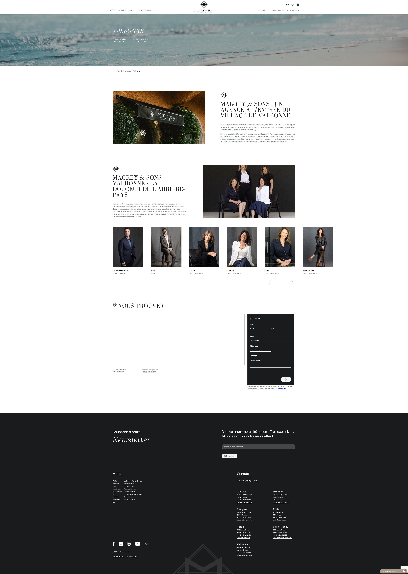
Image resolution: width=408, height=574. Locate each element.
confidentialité (281, 389)
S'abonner (231, 456)
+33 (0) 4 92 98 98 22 (244, 500)
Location (122, 10)
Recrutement (128, 497)
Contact (294, 10)
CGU (127, 556)
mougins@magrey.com (244, 520)
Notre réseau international (133, 494)
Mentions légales (118, 556)
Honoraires (134, 556)
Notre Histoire (129, 484)
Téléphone (254, 346)
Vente (112, 10)
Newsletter (116, 500)
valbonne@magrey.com (140, 39)
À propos (262, 10)
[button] (292, 282)
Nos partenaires (129, 500)
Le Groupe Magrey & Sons (133, 481)
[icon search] (298, 5)
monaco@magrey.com (280, 502)
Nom (251, 325)
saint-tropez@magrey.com (282, 538)
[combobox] (252, 350)
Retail (132, 10)
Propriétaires (144, 10)
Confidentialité (125, 552)
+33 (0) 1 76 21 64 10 (280, 517)
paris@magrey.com (279, 520)
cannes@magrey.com (244, 502)
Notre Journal (129, 486)
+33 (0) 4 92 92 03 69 (244, 517)
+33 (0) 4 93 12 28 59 (139, 41)
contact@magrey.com (248, 480)
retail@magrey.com (243, 538)
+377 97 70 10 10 (278, 500)
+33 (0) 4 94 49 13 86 (244, 535)
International (278, 10)
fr (286, 5)
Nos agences (117, 492)
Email (252, 336)
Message (253, 356)
